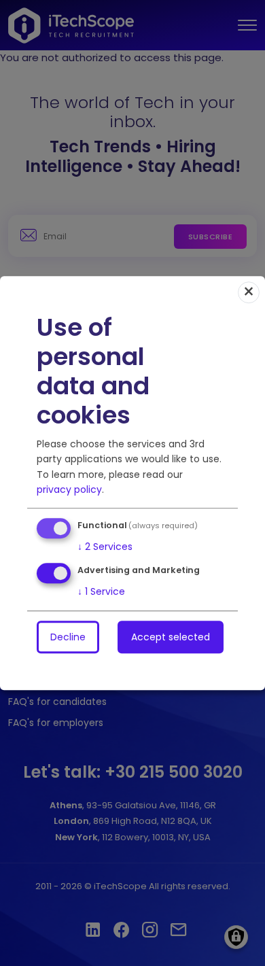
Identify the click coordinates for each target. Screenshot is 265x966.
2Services (104, 546)
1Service (101, 591)
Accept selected (170, 637)
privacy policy (69, 489)
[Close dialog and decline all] (249, 292)
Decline (68, 637)
